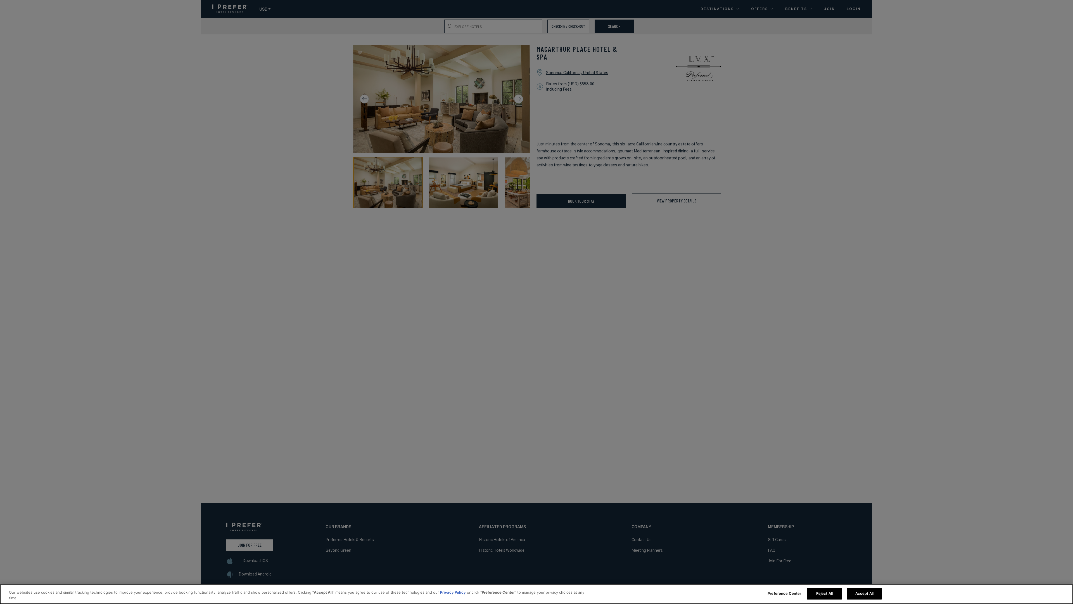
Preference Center (784, 593)
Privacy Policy (453, 592)
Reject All (824, 593)
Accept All (864, 593)
